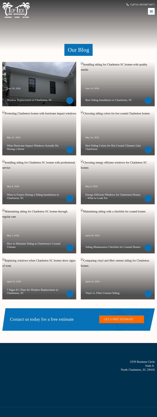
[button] (151, 11)
